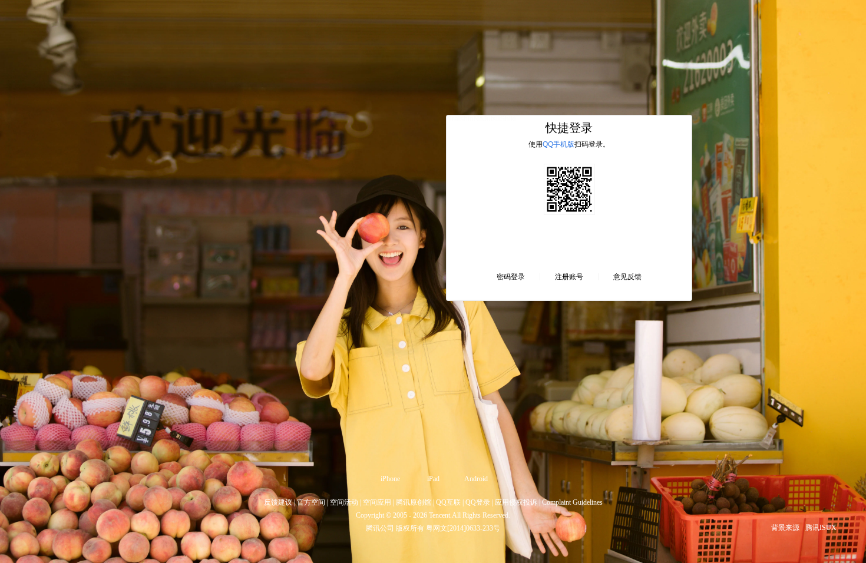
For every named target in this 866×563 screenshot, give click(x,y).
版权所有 (410, 528)
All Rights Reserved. (481, 515)
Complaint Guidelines (572, 502)
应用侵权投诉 (516, 502)
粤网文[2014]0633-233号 (463, 528)
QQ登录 (477, 502)
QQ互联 (448, 502)
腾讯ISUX (821, 528)
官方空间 (311, 502)
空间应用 (377, 502)
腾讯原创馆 (413, 502)
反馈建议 (278, 502)
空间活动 (344, 502)
